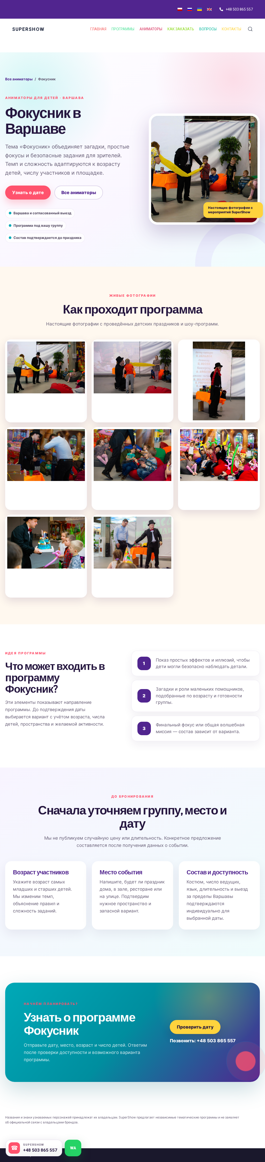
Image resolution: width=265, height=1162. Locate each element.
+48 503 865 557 (239, 9)
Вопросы (208, 29)
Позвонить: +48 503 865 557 (202, 1040)
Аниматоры (150, 29)
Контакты (231, 29)
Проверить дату (195, 1027)
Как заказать (180, 29)
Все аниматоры (19, 79)
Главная (98, 29)
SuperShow (28, 29)
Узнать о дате (28, 192)
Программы (123, 29)
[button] (250, 29)
